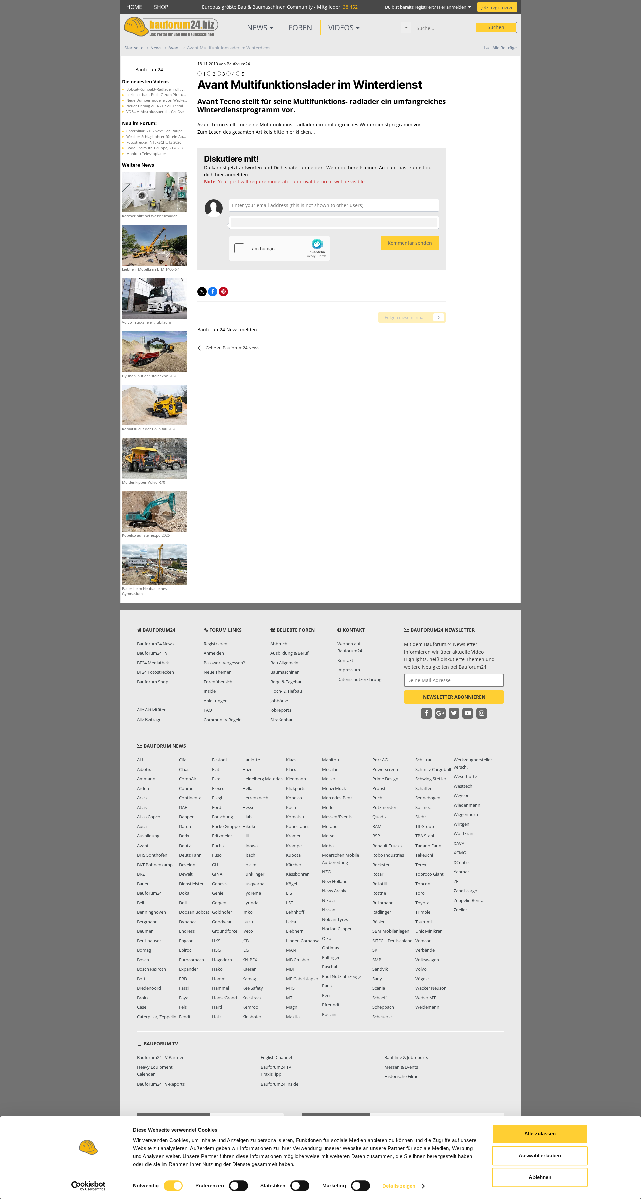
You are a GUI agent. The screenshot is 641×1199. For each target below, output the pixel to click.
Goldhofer (222, 912)
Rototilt (379, 884)
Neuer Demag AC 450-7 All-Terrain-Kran (160, 105)
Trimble (422, 912)
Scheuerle (382, 1017)
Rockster (381, 865)
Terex (420, 865)
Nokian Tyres (335, 919)
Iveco (247, 931)
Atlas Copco (148, 817)
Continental (190, 798)
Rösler (378, 922)
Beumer (145, 931)
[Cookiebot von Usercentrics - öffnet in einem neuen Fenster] (88, 1186)
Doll (183, 903)
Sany (377, 979)
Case (141, 1007)
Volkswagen (427, 960)
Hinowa (250, 846)
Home (134, 7)
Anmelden (214, 653)
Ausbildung (148, 836)
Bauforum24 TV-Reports (161, 1084)
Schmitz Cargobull (433, 769)
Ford (216, 807)
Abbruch (278, 644)
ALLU (142, 760)
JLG (245, 950)
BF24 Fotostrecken (155, 672)
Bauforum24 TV (152, 653)
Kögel (291, 884)
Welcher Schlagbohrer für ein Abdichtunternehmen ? (172, 136)
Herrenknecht (256, 798)
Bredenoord (149, 988)
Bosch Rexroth (151, 969)
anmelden (236, 174)
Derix (184, 836)
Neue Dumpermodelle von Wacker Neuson (163, 100)
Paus (327, 986)
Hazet (248, 769)
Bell (140, 903)
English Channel (276, 1057)
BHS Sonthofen (152, 855)
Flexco (218, 788)
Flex (216, 779)
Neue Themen (218, 672)
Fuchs (218, 846)
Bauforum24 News (155, 644)
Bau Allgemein (284, 663)
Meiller (328, 779)
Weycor (461, 795)
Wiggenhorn (466, 814)
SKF (376, 950)
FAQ (208, 710)
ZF (456, 881)
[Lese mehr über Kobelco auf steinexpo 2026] (154, 511)
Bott (141, 979)
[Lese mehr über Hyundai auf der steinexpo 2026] (154, 351)
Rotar (377, 874)
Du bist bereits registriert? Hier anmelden (426, 7)
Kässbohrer (297, 874)
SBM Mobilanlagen (390, 931)
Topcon (422, 884)
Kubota (293, 855)
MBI (290, 969)
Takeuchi (424, 855)
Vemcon (423, 941)
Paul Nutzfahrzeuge (341, 976)
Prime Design (385, 779)
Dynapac (187, 922)
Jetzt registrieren (497, 7)
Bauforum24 (149, 69)
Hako (217, 969)
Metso (328, 836)
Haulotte (251, 760)
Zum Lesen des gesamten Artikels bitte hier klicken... (256, 132)
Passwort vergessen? (224, 663)
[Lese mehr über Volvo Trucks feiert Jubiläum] (154, 298)
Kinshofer (251, 1017)
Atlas (142, 807)
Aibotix (144, 769)
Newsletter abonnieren (454, 697)
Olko (326, 938)
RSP (376, 836)
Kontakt (345, 660)
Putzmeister (384, 807)
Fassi (184, 988)
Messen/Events (337, 817)
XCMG (460, 853)
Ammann (146, 779)
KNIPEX (249, 960)
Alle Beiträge (149, 719)
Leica (291, 922)
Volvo (421, 969)
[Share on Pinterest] (223, 291)
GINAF (218, 874)
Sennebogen (427, 798)
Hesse (248, 807)
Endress (187, 931)
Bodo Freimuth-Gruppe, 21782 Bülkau (159, 147)
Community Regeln (223, 720)
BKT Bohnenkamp (155, 865)
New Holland (335, 881)
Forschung (222, 817)
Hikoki (248, 826)
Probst (379, 788)
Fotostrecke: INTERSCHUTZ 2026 (153, 142)
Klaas (291, 760)
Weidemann (427, 1007)
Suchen (496, 27)
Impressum (348, 670)
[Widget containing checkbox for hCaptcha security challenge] (279, 248)
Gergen (219, 903)
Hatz (216, 1017)
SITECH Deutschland (392, 941)
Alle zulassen (540, 1133)
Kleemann (296, 779)
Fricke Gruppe (226, 826)
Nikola (328, 900)
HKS (216, 941)
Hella (247, 788)
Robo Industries (388, 855)
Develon (187, 865)
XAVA (459, 843)
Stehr (420, 817)
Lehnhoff (295, 912)
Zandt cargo (465, 891)
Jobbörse (279, 701)
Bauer (143, 884)
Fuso (217, 855)
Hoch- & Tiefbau (286, 691)
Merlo (328, 807)
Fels (183, 1007)
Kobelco (294, 798)
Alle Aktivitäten (152, 710)
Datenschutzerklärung (359, 679)
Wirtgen (461, 824)
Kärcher (293, 865)
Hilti (246, 836)
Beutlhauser (149, 941)
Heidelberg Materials (262, 779)
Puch (377, 798)
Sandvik (380, 969)
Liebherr (294, 931)
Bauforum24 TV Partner (160, 1057)
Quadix (379, 817)
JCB (245, 941)
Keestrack (252, 998)
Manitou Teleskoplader (146, 153)
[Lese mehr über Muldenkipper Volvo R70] (154, 458)
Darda (185, 826)
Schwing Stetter (430, 779)
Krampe (294, 846)
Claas (184, 769)
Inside (210, 691)
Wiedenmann (467, 805)
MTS (290, 988)
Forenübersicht (219, 682)
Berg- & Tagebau (286, 682)
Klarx (291, 769)
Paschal (329, 967)
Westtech (463, 786)
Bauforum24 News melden (227, 329)
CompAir (187, 779)
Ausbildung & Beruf (289, 653)
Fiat (215, 769)
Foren (300, 27)
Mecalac (330, 769)
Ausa (142, 826)
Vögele (422, 979)
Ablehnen (540, 1177)
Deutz (185, 846)
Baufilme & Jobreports (406, 1057)
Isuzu (247, 922)
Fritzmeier (222, 836)
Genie (217, 893)
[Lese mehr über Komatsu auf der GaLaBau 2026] (154, 404)
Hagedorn (222, 960)
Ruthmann (383, 903)
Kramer (293, 836)
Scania (378, 988)
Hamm (219, 979)
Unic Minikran (429, 931)
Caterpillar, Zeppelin (156, 1017)
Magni (292, 1007)
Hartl (217, 1007)
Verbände (425, 950)
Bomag (144, 950)
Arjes (142, 798)
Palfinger (331, 957)
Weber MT (425, 998)
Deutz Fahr (190, 855)
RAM (377, 826)
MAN (291, 950)
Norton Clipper (337, 929)
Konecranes (297, 826)
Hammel (220, 988)
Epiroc (185, 950)
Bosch (143, 960)
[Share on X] (202, 291)
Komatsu (295, 817)
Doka (184, 893)
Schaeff (379, 998)
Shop (161, 7)
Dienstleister (191, 884)
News (258, 27)
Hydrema (251, 893)
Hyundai (250, 903)
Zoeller (460, 910)
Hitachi (249, 855)
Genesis (219, 884)
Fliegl (217, 798)
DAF (183, 807)
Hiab (247, 817)
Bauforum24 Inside (279, 1084)
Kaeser (249, 969)
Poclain (329, 1014)
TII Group (424, 826)
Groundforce (224, 931)
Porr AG (380, 760)
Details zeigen (398, 1186)
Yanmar (461, 872)
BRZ (141, 874)
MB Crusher (297, 960)
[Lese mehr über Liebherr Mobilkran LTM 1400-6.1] (154, 245)
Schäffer (423, 788)
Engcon (186, 941)
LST (289, 903)
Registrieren (215, 644)
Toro (420, 893)
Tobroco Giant (429, 874)
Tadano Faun (428, 846)
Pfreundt (331, 1005)
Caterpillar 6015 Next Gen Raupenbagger (161, 130)
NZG (326, 872)
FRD (183, 979)
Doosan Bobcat (194, 912)
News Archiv (334, 891)
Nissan (328, 910)
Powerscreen (385, 769)
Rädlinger (381, 912)
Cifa (182, 760)
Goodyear (222, 922)
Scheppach (383, 1007)
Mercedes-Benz (337, 798)
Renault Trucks (387, 846)
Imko (247, 912)
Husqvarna (253, 884)
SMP (376, 960)
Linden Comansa (302, 941)
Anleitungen (216, 701)
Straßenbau (282, 720)
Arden (143, 788)
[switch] (238, 1185)
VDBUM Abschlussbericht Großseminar (160, 111)
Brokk (143, 998)
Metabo (330, 826)
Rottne (379, 893)
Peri (326, 995)
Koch (291, 807)
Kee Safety (252, 988)
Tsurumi (423, 922)
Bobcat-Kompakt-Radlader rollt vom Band (162, 89)
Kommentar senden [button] (410, 243)
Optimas (330, 948)
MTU (290, 998)
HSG (216, 950)
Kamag (249, 979)
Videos (342, 27)
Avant (143, 846)
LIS (289, 893)
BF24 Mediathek (153, 663)
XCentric (462, 862)
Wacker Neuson (431, 988)
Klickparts (295, 788)
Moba (328, 846)
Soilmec (423, 807)
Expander (188, 969)
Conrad (186, 788)
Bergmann (147, 922)
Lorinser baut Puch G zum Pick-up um (159, 94)
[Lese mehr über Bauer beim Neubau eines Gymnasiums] (154, 564)
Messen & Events (401, 1067)
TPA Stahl (424, 836)
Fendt (185, 1017)
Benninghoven (151, 912)
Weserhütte (465, 776)
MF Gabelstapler (302, 979)
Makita (293, 1017)
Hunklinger (253, 874)
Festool (219, 760)
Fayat (184, 998)
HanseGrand (224, 998)
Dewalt (186, 874)
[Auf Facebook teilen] (212, 291)
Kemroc (250, 1007)
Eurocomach (191, 960)
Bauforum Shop (152, 682)
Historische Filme (401, 1076)
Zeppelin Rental (469, 900)
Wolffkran (463, 833)
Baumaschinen (285, 672)
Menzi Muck (334, 788)
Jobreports (280, 710)
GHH (217, 865)
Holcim (249, 865)
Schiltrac (423, 760)
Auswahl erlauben (540, 1155)
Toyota (422, 903)
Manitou (330, 760)
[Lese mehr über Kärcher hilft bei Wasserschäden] (154, 191)
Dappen (187, 817)
